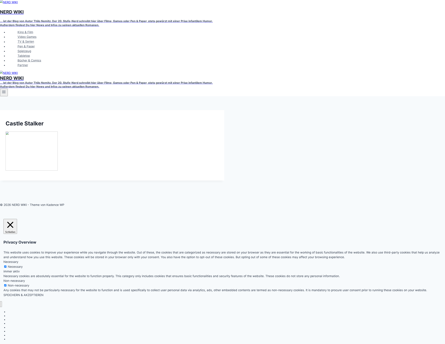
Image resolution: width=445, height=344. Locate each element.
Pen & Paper (26, 46)
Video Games (27, 37)
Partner (23, 65)
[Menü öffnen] (4, 92)
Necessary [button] (10, 262)
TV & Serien (26, 41)
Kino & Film (25, 32)
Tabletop (24, 56)
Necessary (15, 266)
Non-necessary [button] (14, 280)
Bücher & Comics (29, 60)
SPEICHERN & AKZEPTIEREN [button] (23, 295)
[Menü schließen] (1, 304)
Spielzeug (24, 51)
